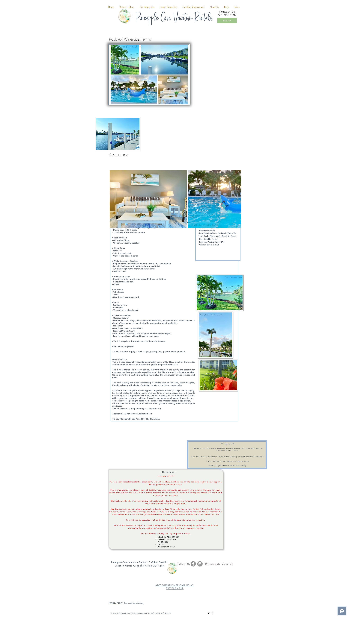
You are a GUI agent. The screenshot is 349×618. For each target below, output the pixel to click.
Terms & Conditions (133, 602)
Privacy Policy (115, 602)
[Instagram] (200, 564)
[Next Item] (236, 199)
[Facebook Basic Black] (212, 613)
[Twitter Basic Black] (208, 613)
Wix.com (168, 613)
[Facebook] (193, 564)
